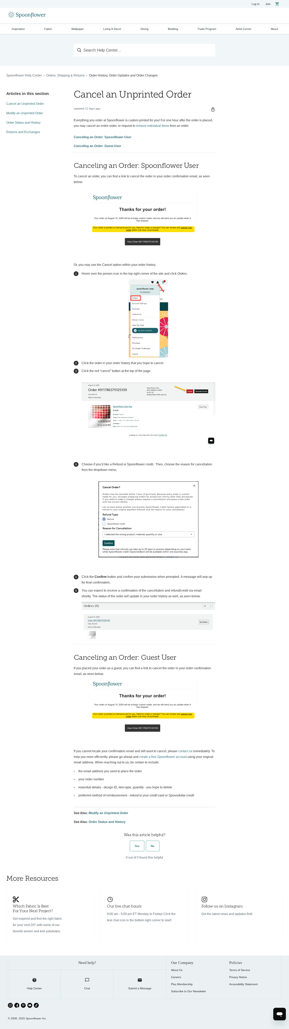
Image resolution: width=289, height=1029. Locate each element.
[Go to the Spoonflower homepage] (27, 15)
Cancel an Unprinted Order (25, 103)
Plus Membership (182, 984)
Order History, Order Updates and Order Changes (123, 75)
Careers (176, 977)
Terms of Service (239, 970)
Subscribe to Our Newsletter (188, 991)
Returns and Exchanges (23, 132)
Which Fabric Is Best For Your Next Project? (33, 909)
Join (268, 4)
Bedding (173, 28)
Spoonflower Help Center (24, 75)
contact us (185, 751)
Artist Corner (243, 28)
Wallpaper (77, 28)
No (153, 846)
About (274, 28)
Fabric (48, 28)
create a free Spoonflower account (163, 756)
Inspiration (18, 28)
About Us (176, 970)
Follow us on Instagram (222, 906)
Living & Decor (112, 28)
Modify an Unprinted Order (24, 113)
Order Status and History (23, 122)
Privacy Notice (238, 977)
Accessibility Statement (243, 984)
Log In (256, 4)
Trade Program (206, 28)
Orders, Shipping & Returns (65, 75)
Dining (144, 28)
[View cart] (277, 4)
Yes (137, 846)
